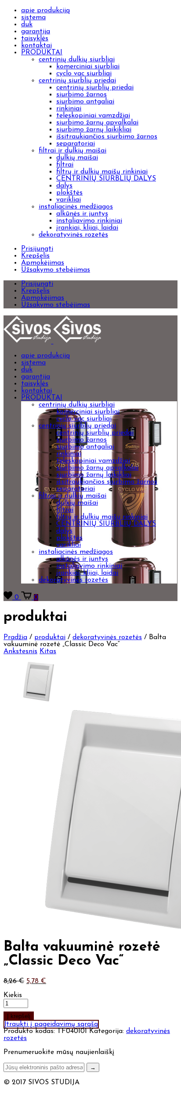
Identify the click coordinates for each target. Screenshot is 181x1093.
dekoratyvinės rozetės (73, 234)
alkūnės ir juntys (82, 213)
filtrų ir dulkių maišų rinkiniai (102, 171)
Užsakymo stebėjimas (55, 269)
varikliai (68, 199)
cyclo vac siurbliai (84, 73)
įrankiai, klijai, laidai (87, 227)
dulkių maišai (77, 157)
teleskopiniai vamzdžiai (93, 115)
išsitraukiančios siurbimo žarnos (106, 136)
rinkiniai (68, 108)
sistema (33, 17)
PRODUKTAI (41, 52)
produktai (49, 637)
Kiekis (13, 995)
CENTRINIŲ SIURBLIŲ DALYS (106, 178)
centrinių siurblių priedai (77, 80)
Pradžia (15, 637)
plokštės (69, 192)
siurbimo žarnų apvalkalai (97, 122)
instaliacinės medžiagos (76, 206)
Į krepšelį (18, 1016)
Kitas (48, 651)
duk (27, 24)
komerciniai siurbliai (87, 66)
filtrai (64, 164)
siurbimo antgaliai (85, 101)
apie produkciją (45, 10)
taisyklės (34, 38)
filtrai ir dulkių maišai (72, 150)
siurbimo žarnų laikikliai (93, 129)
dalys (64, 185)
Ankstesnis (20, 651)
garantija (35, 31)
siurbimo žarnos (81, 94)
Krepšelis (35, 255)
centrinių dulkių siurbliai (77, 59)
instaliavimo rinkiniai (89, 220)
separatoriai (75, 143)
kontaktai (36, 45)
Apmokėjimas (42, 262)
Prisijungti (37, 248)
